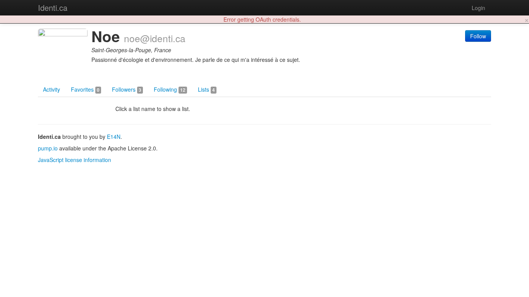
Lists (206, 89)
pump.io (48, 148)
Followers (126, 89)
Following (169, 89)
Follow (478, 36)
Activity (51, 89)
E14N (113, 136)
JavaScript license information (74, 160)
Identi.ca (52, 7)
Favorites (85, 89)
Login (478, 8)
